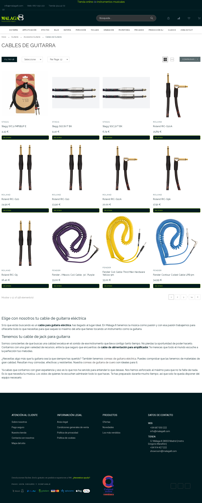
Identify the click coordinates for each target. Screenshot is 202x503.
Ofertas (106, 422)
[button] (165, 59)
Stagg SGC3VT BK (112, 126)
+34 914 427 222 (158, 447)
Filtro (8, 59)
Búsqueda (152, 18)
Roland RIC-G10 (60, 199)
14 (192, 297)
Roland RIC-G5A (162, 199)
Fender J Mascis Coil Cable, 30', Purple (73, 275)
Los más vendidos (111, 432)
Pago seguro (18, 427)
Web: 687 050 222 (36, 5)
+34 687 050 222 (158, 427)
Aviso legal (62, 422)
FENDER (56, 270)
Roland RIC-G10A (112, 199)
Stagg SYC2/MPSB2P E (14, 126)
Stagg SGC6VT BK (62, 126)
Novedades (108, 427)
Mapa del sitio (18, 443)
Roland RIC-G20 (10, 199)
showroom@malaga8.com (163, 451)
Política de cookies (66, 438)
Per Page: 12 (56, 59)
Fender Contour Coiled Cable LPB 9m (173, 275)
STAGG (5, 122)
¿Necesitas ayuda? (81, 478)
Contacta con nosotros (23, 438)
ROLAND (157, 122)
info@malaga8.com (13, 5)
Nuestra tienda (19, 432)
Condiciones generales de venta (73, 427)
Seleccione (30, 59)
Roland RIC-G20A (162, 126)
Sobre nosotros (19, 422)
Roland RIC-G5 (10, 275)
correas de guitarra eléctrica (120, 358)
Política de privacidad (67, 432)
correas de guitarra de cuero (99, 362)
